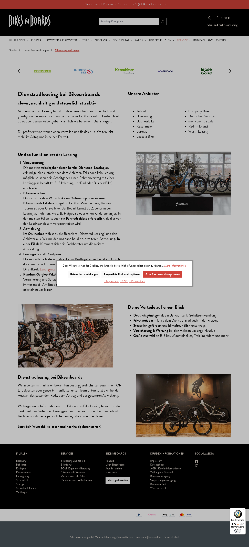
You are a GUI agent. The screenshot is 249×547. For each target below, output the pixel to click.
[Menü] (244, 510)
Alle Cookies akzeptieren (162, 274)
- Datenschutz (137, 281)
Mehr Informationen (175, 266)
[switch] (237, 531)
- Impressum (111, 281)
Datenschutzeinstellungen (84, 274)
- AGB (124, 281)
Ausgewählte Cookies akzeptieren (122, 274)
